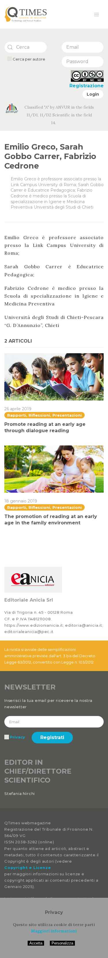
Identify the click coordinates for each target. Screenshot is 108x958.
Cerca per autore (28, 59)
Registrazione (86, 85)
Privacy (17, 737)
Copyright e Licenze (27, 867)
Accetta (35, 943)
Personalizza (62, 943)
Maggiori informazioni (54, 931)
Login (93, 94)
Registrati (52, 737)
